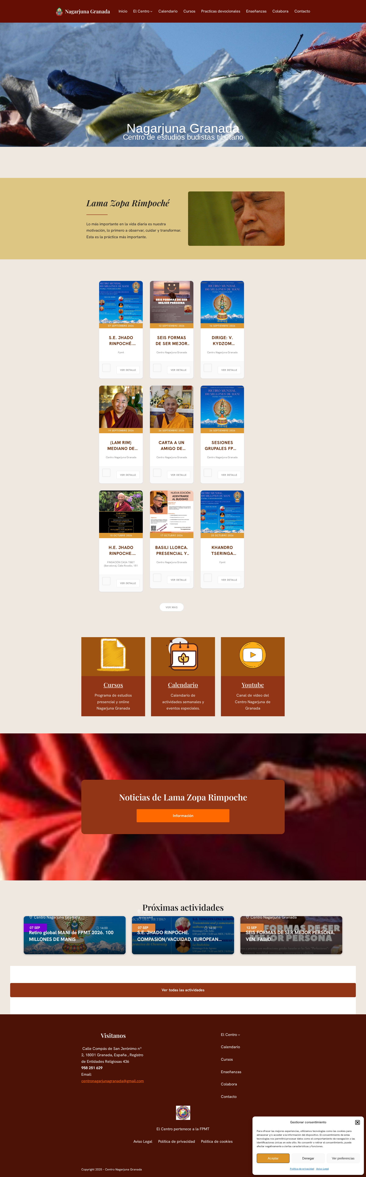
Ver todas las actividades (183, 989)
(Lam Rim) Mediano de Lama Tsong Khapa (121, 445)
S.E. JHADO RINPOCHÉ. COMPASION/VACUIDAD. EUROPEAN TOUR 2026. (121, 340)
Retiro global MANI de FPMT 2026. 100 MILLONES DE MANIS (71, 935)
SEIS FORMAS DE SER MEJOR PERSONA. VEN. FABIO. (171, 340)
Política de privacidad (302, 1168)
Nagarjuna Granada (87, 11)
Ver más (172, 607)
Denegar (308, 1158)
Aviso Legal (322, 1168)
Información (183, 815)
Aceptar (273, 1158)
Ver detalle (128, 369)
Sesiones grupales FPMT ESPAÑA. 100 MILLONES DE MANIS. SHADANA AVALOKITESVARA (222, 445)
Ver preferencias (343, 1158)
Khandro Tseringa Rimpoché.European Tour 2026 (222, 550)
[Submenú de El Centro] (151, 11)
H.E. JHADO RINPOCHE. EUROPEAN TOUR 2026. (121, 550)
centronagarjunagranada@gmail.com (112, 1080)
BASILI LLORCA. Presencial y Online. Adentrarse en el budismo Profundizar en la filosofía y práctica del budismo (171, 550)
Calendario (183, 685)
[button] (357, 1122)
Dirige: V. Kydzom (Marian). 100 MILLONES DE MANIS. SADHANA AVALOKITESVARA (222, 340)
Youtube (253, 685)
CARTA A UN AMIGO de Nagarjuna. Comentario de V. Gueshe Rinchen (172, 445)
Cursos (113, 685)
